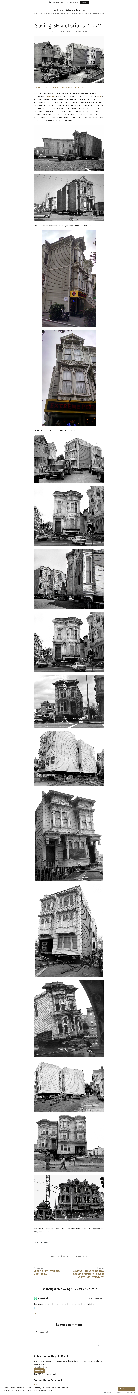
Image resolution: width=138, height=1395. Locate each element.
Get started (84, 2)
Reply (35, 1313)
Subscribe (39, 1370)
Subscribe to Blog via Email (51, 1356)
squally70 (55, 31)
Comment (98, 1345)
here (99, 96)
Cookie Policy (49, 1390)
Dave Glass (50, 96)
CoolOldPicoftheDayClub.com (69, 10)
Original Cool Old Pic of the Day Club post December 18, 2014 (60, 87)
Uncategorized (82, 31)
